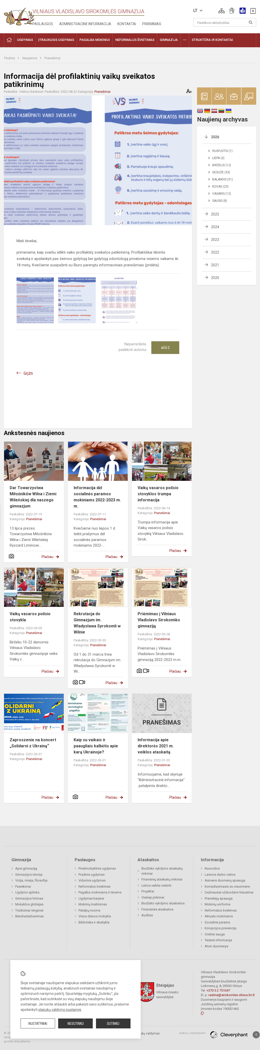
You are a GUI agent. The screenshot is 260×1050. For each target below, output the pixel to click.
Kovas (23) (220, 186)
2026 (215, 137)
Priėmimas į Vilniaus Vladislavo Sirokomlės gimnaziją (159, 619)
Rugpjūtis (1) (222, 151)
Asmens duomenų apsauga (225, 880)
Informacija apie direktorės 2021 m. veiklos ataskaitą (156, 745)
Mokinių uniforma (217, 904)
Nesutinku (76, 1024)
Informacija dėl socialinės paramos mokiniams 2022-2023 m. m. (97, 496)
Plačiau (47, 557)
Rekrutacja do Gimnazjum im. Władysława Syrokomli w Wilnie (97, 623)
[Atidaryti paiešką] (250, 22)
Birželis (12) (221, 165)
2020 (215, 278)
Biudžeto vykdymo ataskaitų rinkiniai (162, 871)
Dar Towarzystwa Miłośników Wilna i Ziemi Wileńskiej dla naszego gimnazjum (33, 496)
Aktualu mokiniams (219, 916)
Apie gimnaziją (26, 868)
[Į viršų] (256, 1034)
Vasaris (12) (221, 193)
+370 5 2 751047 (218, 990)
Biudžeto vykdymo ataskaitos (163, 903)
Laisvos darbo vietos (220, 874)
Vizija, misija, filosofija (31, 880)
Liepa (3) (218, 158)
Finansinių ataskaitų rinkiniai (161, 879)
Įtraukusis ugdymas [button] (56, 40)
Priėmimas (151, 24)
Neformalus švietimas (94, 886)
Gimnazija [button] (169, 40)
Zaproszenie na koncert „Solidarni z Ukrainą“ (33, 742)
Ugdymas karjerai (91, 898)
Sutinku (113, 1024)
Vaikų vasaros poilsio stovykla (30, 616)
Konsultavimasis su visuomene (227, 886)
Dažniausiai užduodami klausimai (229, 892)
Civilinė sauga (215, 934)
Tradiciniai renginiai (29, 910)
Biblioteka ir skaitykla (93, 922)
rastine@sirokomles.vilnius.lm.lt (231, 995)
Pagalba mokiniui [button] (94, 40)
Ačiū (165, 347)
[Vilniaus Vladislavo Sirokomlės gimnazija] (19, 14)
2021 (215, 265)
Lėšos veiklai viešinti (156, 885)
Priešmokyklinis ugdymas (97, 868)
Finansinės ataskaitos (157, 909)
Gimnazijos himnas (29, 898)
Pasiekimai (23, 886)
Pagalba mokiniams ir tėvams (99, 892)
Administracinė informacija (85, 24)
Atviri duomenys (216, 946)
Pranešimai (52, 58)
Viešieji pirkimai (152, 897)
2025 (215, 214)
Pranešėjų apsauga (219, 898)
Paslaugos (42, 24)
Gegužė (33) (221, 172)
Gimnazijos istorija (28, 874)
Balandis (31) (222, 179)
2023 (215, 240)
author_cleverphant (192, 1033)
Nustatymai (37, 1024)
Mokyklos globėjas (29, 904)
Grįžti (28, 373)
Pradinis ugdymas (91, 874)
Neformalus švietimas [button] (134, 40)
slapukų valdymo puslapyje (59, 1010)
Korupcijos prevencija (220, 928)
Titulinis (10, 58)
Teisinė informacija (218, 940)
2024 (215, 227)
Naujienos (30, 58)
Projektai (147, 891)
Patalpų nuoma (89, 910)
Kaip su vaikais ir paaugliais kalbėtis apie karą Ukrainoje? (96, 745)
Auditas (147, 915)
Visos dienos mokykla (94, 916)
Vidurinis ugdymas (92, 880)
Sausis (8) (219, 201)
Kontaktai (126, 24)
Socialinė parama (217, 922)
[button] (221, 11)
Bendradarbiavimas (29, 916)
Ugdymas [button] (25, 40)
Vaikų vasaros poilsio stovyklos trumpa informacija (158, 493)
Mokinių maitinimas (92, 904)
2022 (215, 252)
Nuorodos (212, 868)
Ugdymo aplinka (27, 892)
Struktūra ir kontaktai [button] (212, 40)
